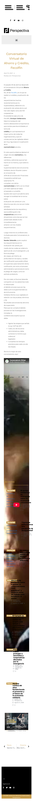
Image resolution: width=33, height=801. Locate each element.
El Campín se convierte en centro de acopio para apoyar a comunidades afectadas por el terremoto (18, 623)
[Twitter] (14, 20)
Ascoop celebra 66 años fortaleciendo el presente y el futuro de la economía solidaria (19, 691)
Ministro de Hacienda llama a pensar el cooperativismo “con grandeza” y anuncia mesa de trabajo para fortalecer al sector (18, 589)
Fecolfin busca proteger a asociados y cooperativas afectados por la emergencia (19, 657)
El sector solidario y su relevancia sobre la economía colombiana (26, 497)
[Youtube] (18, 20)
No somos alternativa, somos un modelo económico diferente (25, 555)
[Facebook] (10, 20)
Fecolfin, (14, 93)
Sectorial (11, 491)
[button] (16, 40)
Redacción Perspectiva (26, 505)
